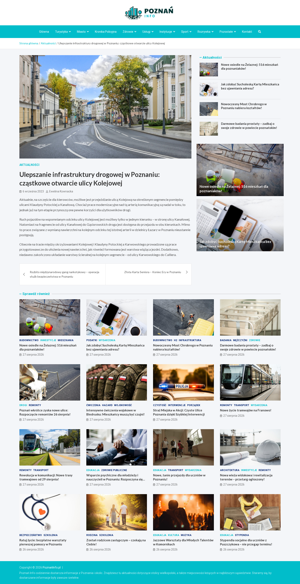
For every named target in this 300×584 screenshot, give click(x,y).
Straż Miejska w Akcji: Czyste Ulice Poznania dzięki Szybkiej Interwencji (179, 412)
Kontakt (247, 31)
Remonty (35, 405)
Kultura (173, 535)
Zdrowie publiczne (114, 470)
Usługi (146, 31)
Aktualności (29, 164)
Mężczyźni (240, 340)
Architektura (229, 470)
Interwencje (177, 405)
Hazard (107, 405)
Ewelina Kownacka (61, 191)
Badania (225, 340)
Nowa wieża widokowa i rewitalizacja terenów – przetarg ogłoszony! (246, 477)
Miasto (81, 31)
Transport (241, 405)
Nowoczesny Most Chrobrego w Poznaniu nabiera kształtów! (244, 106)
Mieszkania (65, 340)
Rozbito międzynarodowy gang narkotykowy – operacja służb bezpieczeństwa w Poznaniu (64, 274)
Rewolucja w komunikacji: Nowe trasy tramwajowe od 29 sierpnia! (45, 477)
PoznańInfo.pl (52, 567)
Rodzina (92, 535)
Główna (44, 31)
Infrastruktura (190, 340)
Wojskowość (123, 405)
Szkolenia (50, 535)
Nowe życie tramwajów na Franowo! (245, 410)
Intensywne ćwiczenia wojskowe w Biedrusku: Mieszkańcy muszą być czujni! (115, 412)
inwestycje (48, 340)
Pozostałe (226, 31)
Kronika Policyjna (106, 31)
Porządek (193, 405)
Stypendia (242, 535)
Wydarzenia (107, 340)
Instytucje (166, 31)
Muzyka (186, 535)
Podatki (91, 340)
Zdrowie (128, 31)
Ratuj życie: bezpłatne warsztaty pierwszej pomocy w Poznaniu (42, 542)
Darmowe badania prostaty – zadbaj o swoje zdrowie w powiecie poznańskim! (249, 126)
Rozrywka (204, 31)
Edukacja (93, 470)
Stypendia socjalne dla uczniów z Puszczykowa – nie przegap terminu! (246, 542)
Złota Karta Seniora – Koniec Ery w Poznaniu (152, 272)
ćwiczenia (93, 405)
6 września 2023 (33, 191)
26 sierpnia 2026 (33, 549)
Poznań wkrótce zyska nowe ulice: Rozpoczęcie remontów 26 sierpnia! (45, 412)
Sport (184, 31)
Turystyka (61, 31)
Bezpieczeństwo (30, 535)
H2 (175, 340)
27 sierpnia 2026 (33, 354)
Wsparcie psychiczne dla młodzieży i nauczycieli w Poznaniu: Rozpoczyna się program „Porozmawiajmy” (114, 479)
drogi (23, 405)
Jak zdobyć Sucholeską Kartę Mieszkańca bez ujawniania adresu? (250, 86)
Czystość (159, 405)
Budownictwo (29, 340)
